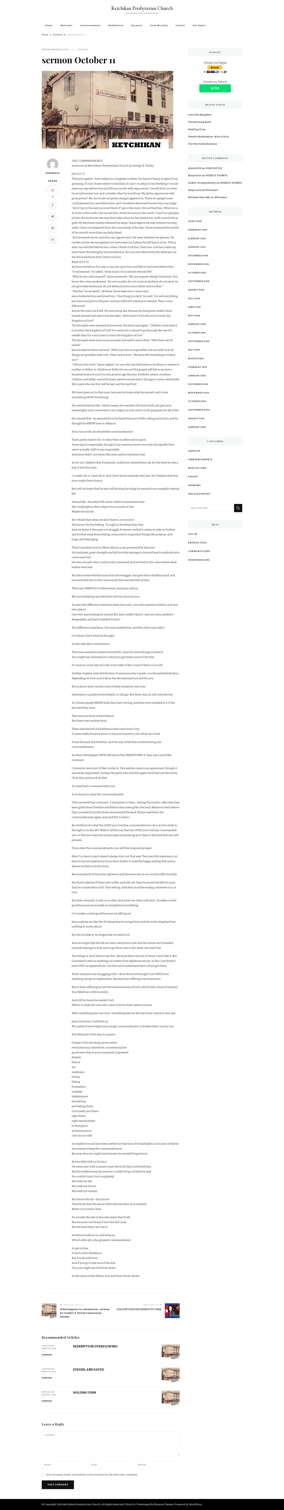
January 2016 (197, 324)
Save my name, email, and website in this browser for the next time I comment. (92, 1474)
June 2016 (194, 307)
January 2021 (197, 238)
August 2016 (196, 290)
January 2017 (197, 247)
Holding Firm (197, 129)
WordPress (195, 1504)
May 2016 (194, 315)
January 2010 (197, 427)
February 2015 (197, 367)
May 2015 (194, 350)
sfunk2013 (194, 168)
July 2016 (194, 298)
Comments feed (199, 551)
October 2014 (197, 401)
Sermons (136, 25)
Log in (192, 534)
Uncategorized (199, 494)
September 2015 (198, 341)
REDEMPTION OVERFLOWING (95, 1346)
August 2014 (196, 418)
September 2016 (199, 281)
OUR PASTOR (213, 168)
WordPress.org (199, 560)
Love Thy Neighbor (200, 114)
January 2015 (197, 375)
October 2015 (197, 332)
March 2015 (196, 358)
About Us (194, 451)
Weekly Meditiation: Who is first (208, 136)
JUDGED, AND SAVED (88, 1369)
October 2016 (197, 272)
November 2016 (198, 264)
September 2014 (199, 410)
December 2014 (198, 384)
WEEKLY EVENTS (216, 175)
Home (49, 25)
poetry (193, 476)
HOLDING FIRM (84, 1392)
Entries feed (197, 542)
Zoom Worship (159, 25)
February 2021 (197, 230)
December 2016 (198, 255)
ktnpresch (53, 173)
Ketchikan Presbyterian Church (142, 8)
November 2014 (198, 392)
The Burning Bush (199, 122)
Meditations (115, 25)
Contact (180, 25)
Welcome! (66, 25)
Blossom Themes (164, 1504)
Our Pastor (199, 25)
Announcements (90, 25)
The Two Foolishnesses (202, 143)
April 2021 (195, 221)
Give (215, 88)
